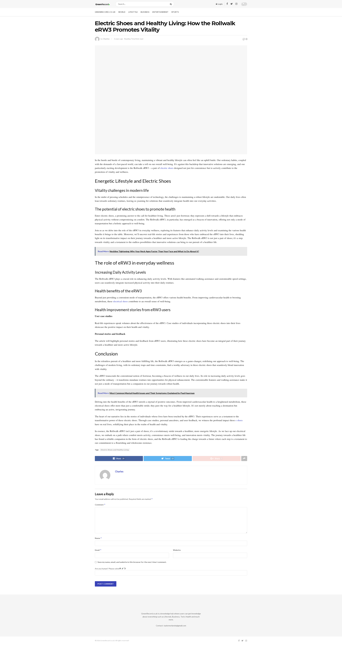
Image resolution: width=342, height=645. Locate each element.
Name (98, 538)
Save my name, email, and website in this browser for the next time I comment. (132, 562)
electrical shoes (120, 301)
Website (177, 550)
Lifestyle (133, 12)
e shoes (239, 420)
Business (145, 12)
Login (220, 4)
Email (98, 550)
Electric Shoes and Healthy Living (115, 450)
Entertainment (160, 12)
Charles (106, 39)
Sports (175, 12)
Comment (100, 504)
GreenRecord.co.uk (105, 12)
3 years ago (118, 39)
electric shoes (166, 168)
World (121, 12)
